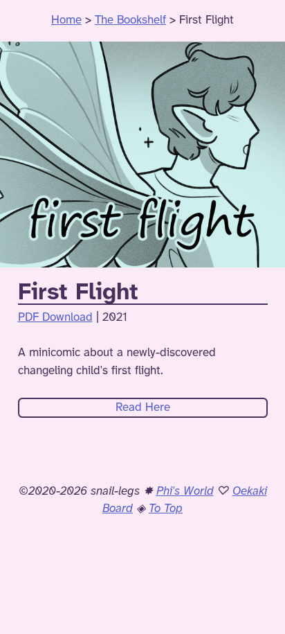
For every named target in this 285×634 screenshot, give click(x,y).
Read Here (143, 407)
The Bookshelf (130, 20)
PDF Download (55, 317)
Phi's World (185, 491)
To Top (166, 508)
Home (66, 20)
